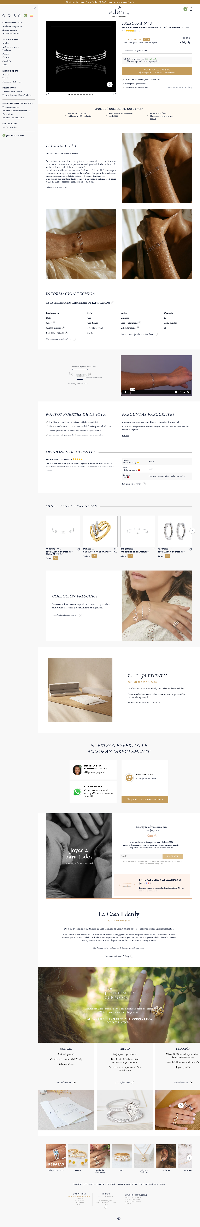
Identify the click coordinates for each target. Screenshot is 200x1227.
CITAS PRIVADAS (9, 124)
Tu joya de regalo (16, 95)
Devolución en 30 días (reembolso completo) (143, 79)
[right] (110, 84)
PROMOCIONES (9, 88)
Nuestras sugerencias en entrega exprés (142, 61)
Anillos (5, 43)
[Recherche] (5, 15)
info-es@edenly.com (105, 1201)
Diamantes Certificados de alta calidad (136, 334)
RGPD (162, 1184)
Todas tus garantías (10, 107)
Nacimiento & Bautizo (12, 81)
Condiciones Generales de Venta (100, 1184)
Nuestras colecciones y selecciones (16, 110)
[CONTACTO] (26, 15)
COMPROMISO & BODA (13, 23)
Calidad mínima (53, 327)
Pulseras (5, 53)
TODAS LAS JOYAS (10, 40)
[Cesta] (21, 15)
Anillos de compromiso (12, 26)
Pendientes (6, 50)
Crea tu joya (7, 114)
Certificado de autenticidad (136, 87)
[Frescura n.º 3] (81, 56)
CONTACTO (77, 1184)
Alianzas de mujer (9, 29)
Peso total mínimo (131, 322)
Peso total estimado (55, 332)
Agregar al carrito (158, 71)
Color (49, 322)
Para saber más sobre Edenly (117, 956)
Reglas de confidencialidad (145, 1184)
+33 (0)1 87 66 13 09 (146, 778)
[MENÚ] (35, 8)
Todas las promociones (12, 91)
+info (161, 864)
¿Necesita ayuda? (15, 136)
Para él (5, 78)
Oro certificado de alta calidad (58, 339)
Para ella (6, 74)
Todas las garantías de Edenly (180, 87)
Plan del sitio (123, 1184)
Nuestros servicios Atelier (13, 117)
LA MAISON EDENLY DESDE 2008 (17, 103)
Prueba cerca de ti (9, 127)
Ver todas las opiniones (131, 484)
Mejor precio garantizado (135, 83)
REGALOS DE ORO (10, 71)
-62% (146, 39)
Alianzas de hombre (10, 33)
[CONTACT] (105, 1207)
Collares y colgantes (10, 46)
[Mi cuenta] (15, 15)
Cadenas (6, 57)
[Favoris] (10, 16)
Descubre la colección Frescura (64, 615)
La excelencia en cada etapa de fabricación (78, 302)
